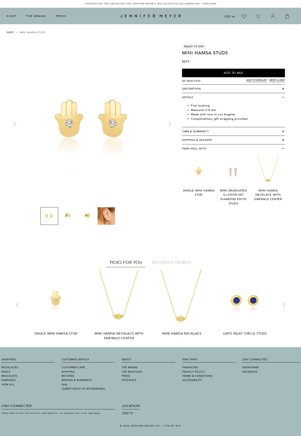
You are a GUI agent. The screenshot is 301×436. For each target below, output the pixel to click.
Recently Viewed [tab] (171, 262)
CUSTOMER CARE (73, 367)
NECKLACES (10, 367)
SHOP (11, 16)
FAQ (64, 384)
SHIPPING (68, 371)
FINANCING (190, 367)
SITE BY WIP (172, 426)
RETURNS (68, 376)
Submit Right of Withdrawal (84, 388)
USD (227, 16)
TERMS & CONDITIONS (197, 376)
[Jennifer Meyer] (150, 16)
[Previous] (15, 124)
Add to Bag (233, 73)
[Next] (170, 124)
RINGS (6, 371)
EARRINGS (9, 380)
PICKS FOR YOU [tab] (126, 262)
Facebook (249, 371)
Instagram (250, 367)
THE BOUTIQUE (132, 371)
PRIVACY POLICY (193, 371)
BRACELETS (9, 376)
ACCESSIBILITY (192, 380)
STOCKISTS (129, 380)
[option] (150, 4)
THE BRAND (36, 16)
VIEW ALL (8, 384)
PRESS (61, 16)
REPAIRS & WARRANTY (77, 380)
